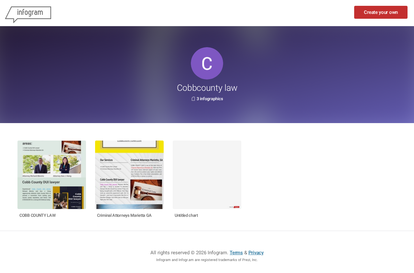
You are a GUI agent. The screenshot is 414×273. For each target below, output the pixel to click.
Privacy (256, 253)
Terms (236, 253)
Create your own (381, 12)
